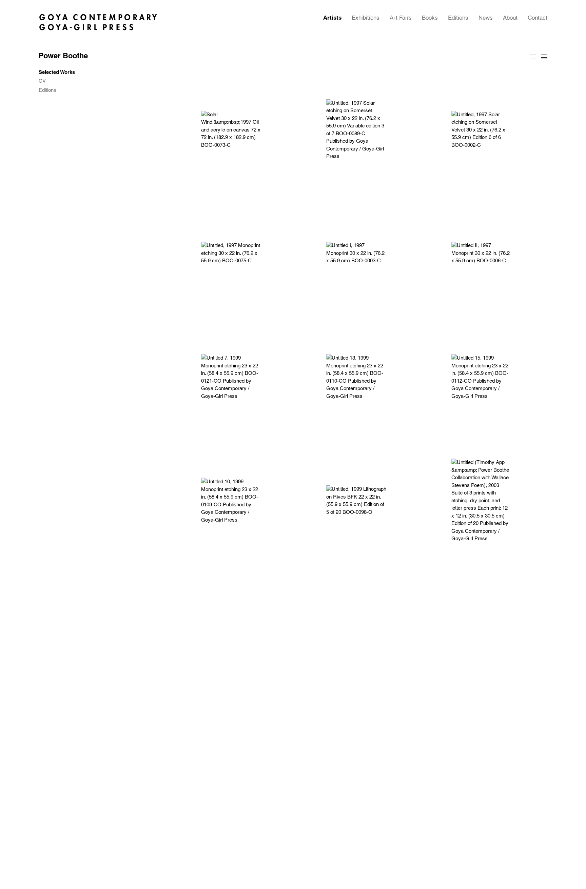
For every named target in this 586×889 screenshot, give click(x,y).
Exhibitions (365, 17)
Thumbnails (544, 57)
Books (430, 17)
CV (42, 81)
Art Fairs (401, 17)
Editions (458, 17)
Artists (332, 17)
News (485, 17)
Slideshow (533, 57)
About (510, 17)
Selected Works (57, 72)
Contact (537, 17)
